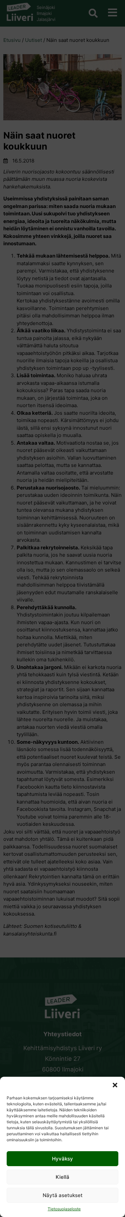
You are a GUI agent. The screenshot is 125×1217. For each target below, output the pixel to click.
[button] (115, 1085)
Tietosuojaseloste (64, 1208)
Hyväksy (62, 1159)
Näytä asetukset (63, 1195)
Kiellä (62, 1177)
